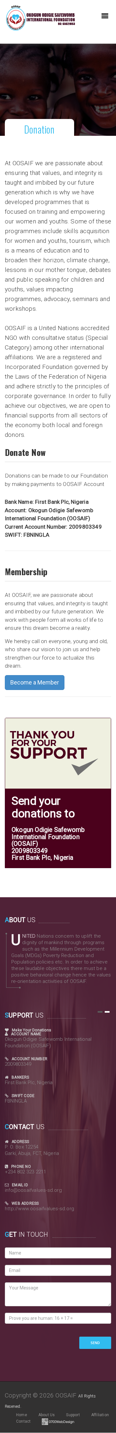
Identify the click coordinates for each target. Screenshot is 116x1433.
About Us (46, 1415)
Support (73, 1415)
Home (21, 1415)
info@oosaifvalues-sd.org (33, 1190)
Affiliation (100, 1415)
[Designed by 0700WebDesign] (58, 1421)
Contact (23, 1421)
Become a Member (34, 682)
